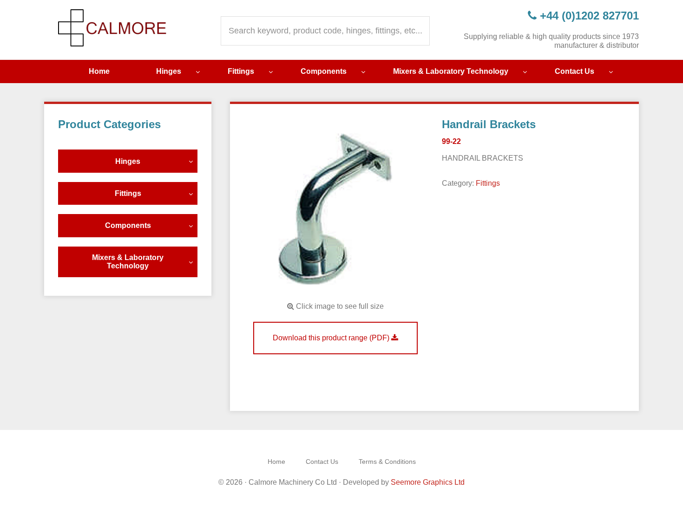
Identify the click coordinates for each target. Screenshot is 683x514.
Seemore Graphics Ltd (428, 482)
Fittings (488, 183)
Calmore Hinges (114, 27)
